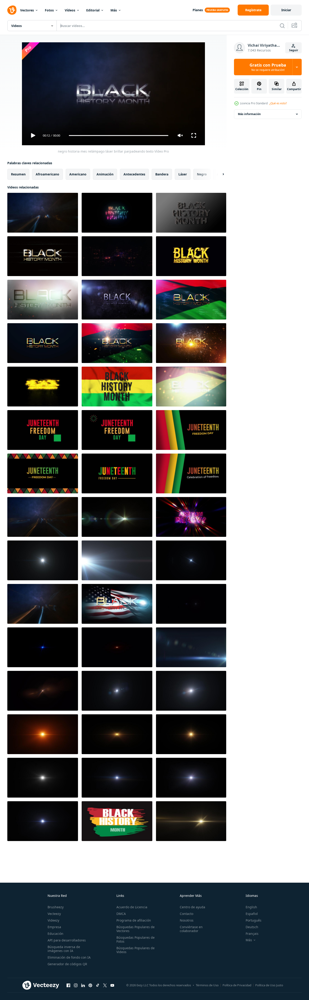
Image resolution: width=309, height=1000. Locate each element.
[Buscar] (282, 25)
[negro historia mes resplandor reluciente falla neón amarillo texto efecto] (42, 386)
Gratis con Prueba (268, 67)
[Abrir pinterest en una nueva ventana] (90, 985)
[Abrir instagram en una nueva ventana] (76, 985)
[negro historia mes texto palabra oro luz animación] (42, 343)
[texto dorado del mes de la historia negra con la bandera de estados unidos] (117, 604)
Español (252, 913)
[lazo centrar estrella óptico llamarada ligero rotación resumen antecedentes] (117, 691)
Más (113, 10)
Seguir (293, 50)
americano (77, 174)
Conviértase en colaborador (191, 929)
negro (202, 174)
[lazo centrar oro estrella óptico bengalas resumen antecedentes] (117, 734)
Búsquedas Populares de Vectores (135, 929)
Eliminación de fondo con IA (69, 957)
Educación (55, 933)
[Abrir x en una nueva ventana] (105, 985)
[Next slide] (219, 174)
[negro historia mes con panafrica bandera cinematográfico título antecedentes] (117, 343)
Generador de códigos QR (67, 964)
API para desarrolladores (67, 940)
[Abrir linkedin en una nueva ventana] (83, 985)
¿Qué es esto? (278, 103)
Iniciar (286, 10)
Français (252, 933)
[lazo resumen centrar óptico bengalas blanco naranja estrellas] (42, 734)
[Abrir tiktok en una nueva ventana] (97, 985)
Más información (249, 114)
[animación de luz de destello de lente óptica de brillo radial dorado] (191, 821)
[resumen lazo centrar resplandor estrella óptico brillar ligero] (42, 691)
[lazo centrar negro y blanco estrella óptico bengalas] (42, 778)
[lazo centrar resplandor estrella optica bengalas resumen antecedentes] (117, 778)
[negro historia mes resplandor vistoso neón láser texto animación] (117, 213)
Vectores (27, 10)
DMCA (121, 913)
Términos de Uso (207, 985)
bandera (161, 174)
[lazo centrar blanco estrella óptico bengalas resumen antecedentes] (191, 778)
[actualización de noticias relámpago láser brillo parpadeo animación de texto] (42, 604)
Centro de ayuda (192, 907)
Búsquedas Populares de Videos (135, 950)
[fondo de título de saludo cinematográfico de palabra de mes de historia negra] (42, 300)
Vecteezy (54, 913)
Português (253, 920)
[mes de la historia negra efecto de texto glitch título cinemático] (191, 256)
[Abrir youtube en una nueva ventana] (112, 985)
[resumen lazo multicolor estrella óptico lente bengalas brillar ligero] (42, 560)
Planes (198, 10)
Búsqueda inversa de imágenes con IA (64, 949)
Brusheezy (56, 907)
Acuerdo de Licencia (131, 907)
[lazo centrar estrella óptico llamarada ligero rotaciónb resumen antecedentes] (191, 691)
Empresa (54, 927)
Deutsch (252, 927)
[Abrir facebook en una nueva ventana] (68, 985)
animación (105, 174)
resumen (18, 174)
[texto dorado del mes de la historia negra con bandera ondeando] (191, 386)
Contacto (186, 913)
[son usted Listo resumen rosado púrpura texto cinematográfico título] (191, 517)
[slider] (118, 135)
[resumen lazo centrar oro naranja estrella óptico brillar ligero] (191, 734)
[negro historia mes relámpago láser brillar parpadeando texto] (42, 213)
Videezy (53, 920)
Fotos (49, 10)
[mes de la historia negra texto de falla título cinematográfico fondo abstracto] (42, 256)
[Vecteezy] (11, 10)
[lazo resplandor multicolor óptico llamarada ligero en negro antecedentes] (117, 517)
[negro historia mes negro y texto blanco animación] (191, 213)
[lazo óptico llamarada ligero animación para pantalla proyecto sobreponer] (117, 647)
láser (182, 174)
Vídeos (70, 10)
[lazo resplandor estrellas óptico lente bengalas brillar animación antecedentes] (191, 604)
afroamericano (47, 174)
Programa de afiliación (133, 920)
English (251, 907)
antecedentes (134, 174)
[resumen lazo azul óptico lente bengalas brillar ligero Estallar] (117, 560)
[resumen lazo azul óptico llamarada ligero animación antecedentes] (191, 647)
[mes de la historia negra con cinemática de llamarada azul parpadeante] (117, 300)
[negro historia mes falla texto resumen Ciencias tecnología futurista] (191, 300)
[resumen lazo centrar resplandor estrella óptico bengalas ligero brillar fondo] (42, 821)
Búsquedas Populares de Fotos (135, 939)
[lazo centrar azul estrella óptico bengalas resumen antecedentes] (42, 647)
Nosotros (186, 920)
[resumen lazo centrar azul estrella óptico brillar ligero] (191, 560)
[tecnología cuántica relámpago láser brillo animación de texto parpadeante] (42, 517)
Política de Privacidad (237, 985)
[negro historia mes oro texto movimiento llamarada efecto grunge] (191, 343)
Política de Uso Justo (269, 985)
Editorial (92, 10)
